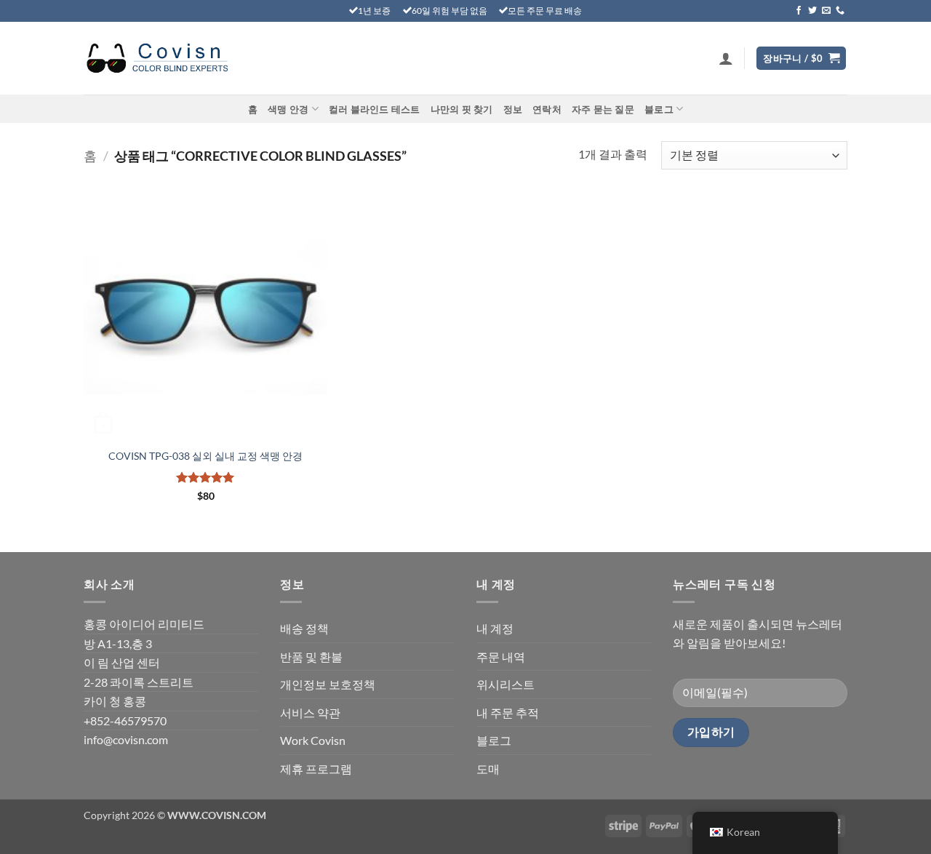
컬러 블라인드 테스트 (374, 109)
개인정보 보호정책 (327, 684)
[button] (726, 58)
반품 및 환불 (311, 656)
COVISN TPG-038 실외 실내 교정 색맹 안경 (205, 456)
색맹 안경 (288, 109)
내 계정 (495, 628)
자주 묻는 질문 (603, 109)
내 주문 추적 (507, 712)
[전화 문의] (840, 11)
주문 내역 (500, 656)
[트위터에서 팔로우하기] (812, 11)
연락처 (547, 109)
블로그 (659, 109)
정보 (513, 109)
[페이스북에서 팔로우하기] (798, 11)
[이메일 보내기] (826, 11)
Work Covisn (312, 740)
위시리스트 (505, 684)
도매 (488, 768)
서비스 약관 (310, 712)
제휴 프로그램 (316, 768)
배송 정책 (304, 628)
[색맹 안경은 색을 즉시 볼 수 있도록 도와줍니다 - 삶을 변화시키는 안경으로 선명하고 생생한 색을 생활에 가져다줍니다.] (156, 58)
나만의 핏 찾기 (462, 109)
